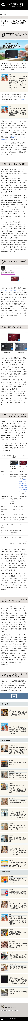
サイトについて (5, 1010)
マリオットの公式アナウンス (9, 290)
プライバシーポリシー (14, 1010)
